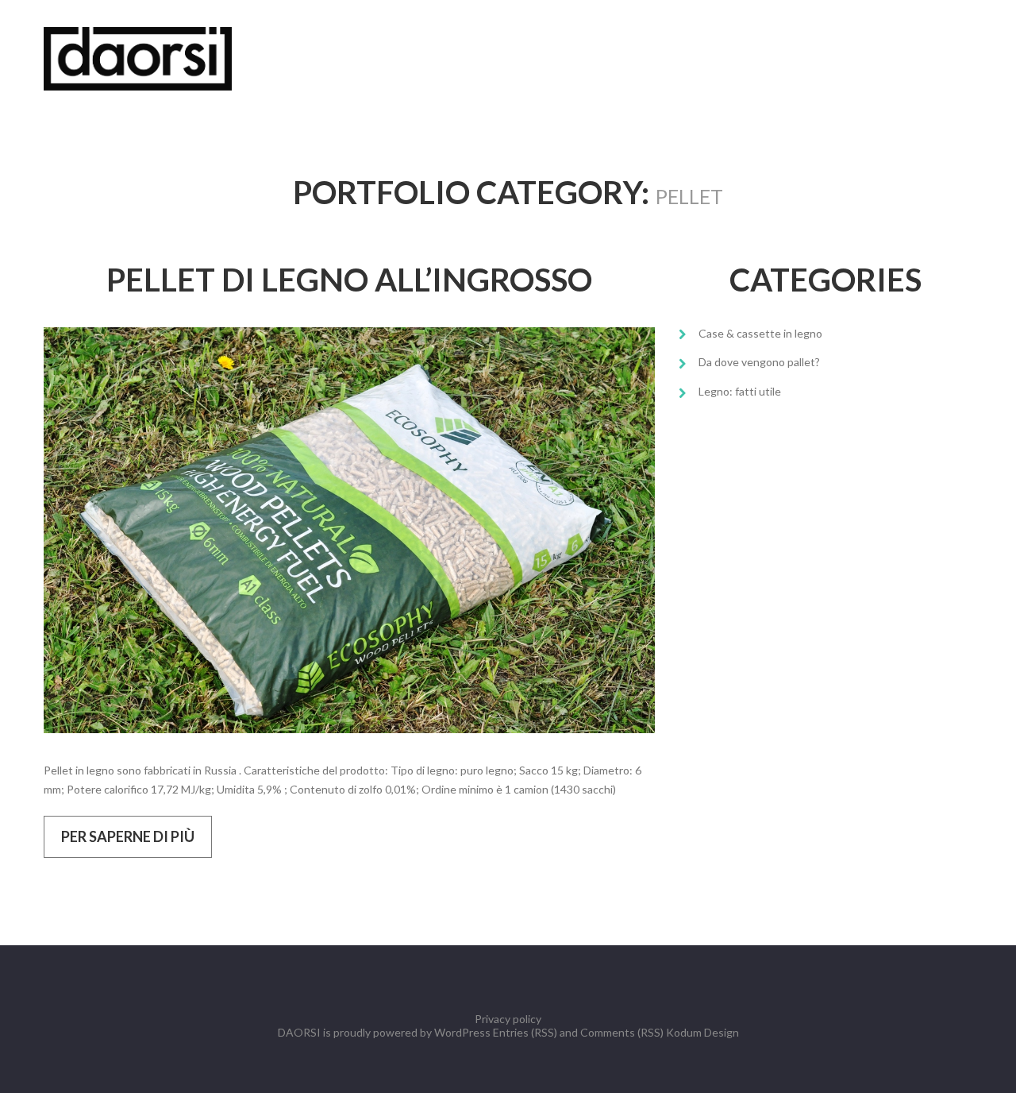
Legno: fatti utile (739, 391)
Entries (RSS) (525, 1032)
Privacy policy (508, 1018)
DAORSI (299, 1032)
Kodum (684, 1032)
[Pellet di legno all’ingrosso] (349, 530)
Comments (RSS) (622, 1032)
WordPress (462, 1032)
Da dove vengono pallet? (759, 362)
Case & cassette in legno (760, 333)
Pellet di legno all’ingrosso (349, 279)
